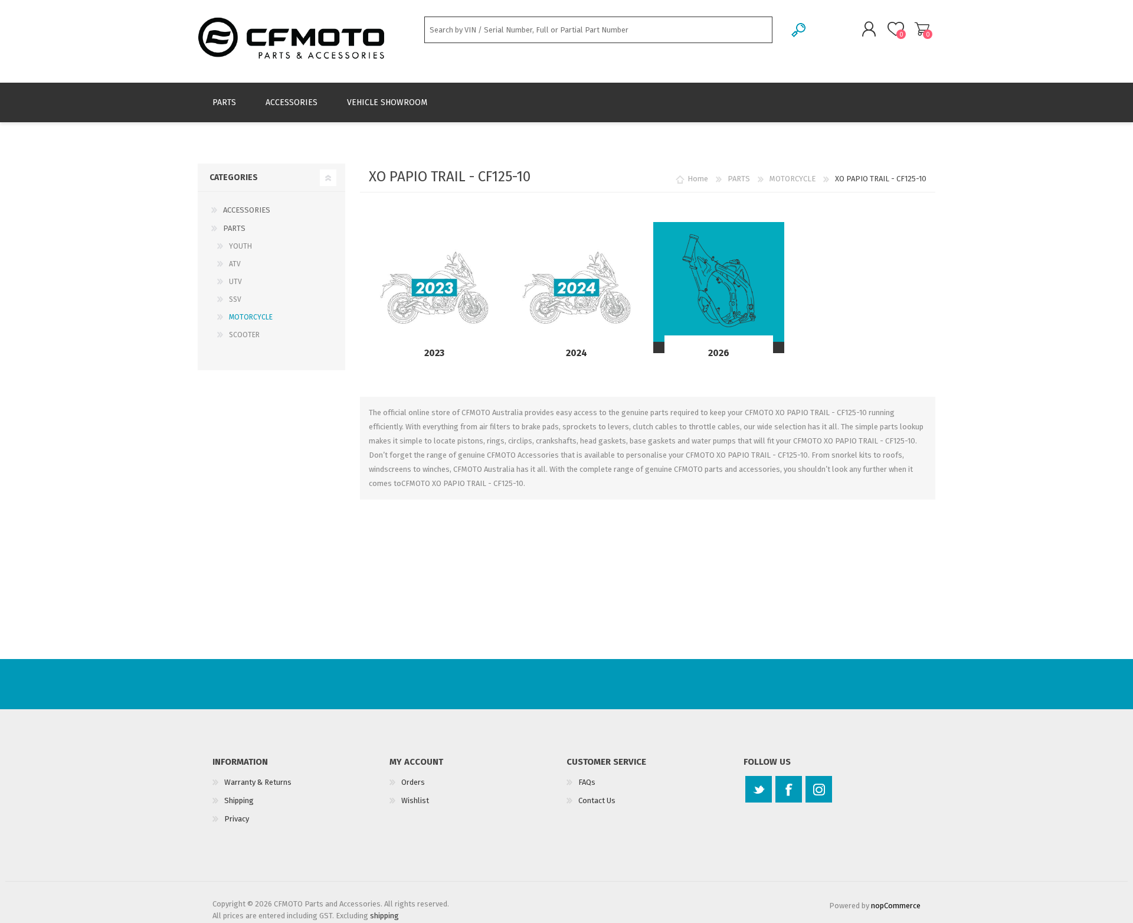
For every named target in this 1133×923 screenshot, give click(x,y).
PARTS (234, 228)
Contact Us (596, 800)
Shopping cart (922, 29)
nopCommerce (896, 905)
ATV (235, 264)
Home (697, 178)
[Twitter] (758, 789)
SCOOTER (244, 335)
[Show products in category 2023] (434, 287)
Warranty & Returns (258, 782)
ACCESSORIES (246, 210)
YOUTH (240, 246)
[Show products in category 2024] (576, 287)
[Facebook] (788, 789)
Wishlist (415, 800)
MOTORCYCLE (251, 317)
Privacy (236, 818)
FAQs (586, 782)
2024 (576, 352)
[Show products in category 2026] (718, 287)
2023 (434, 352)
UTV (235, 282)
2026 (718, 352)
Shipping (239, 800)
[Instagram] (818, 789)
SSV (235, 299)
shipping (384, 915)
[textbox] (598, 30)
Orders (413, 782)
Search (799, 30)
